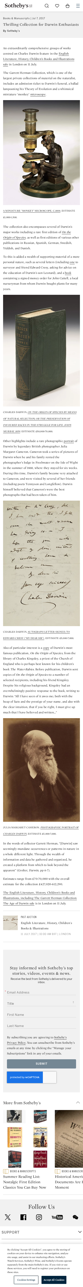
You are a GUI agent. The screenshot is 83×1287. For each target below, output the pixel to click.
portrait (69, 441)
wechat (75, 1217)
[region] (41, 1265)
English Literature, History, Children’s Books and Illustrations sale (38, 59)
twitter (8, 1217)
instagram (39, 1217)
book (68, 273)
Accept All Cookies (54, 1279)
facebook (23, 1217)
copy (46, 648)
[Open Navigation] (78, 6)
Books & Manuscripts (16, 18)
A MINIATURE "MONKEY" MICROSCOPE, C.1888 (31, 210)
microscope (38, 94)
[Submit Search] (47, 6)
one (72, 262)
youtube (57, 1217)
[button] (43, 1102)
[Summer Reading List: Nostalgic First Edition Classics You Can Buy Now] (27, 1139)
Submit (41, 1063)
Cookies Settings (26, 1279)
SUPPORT (10, 1232)
